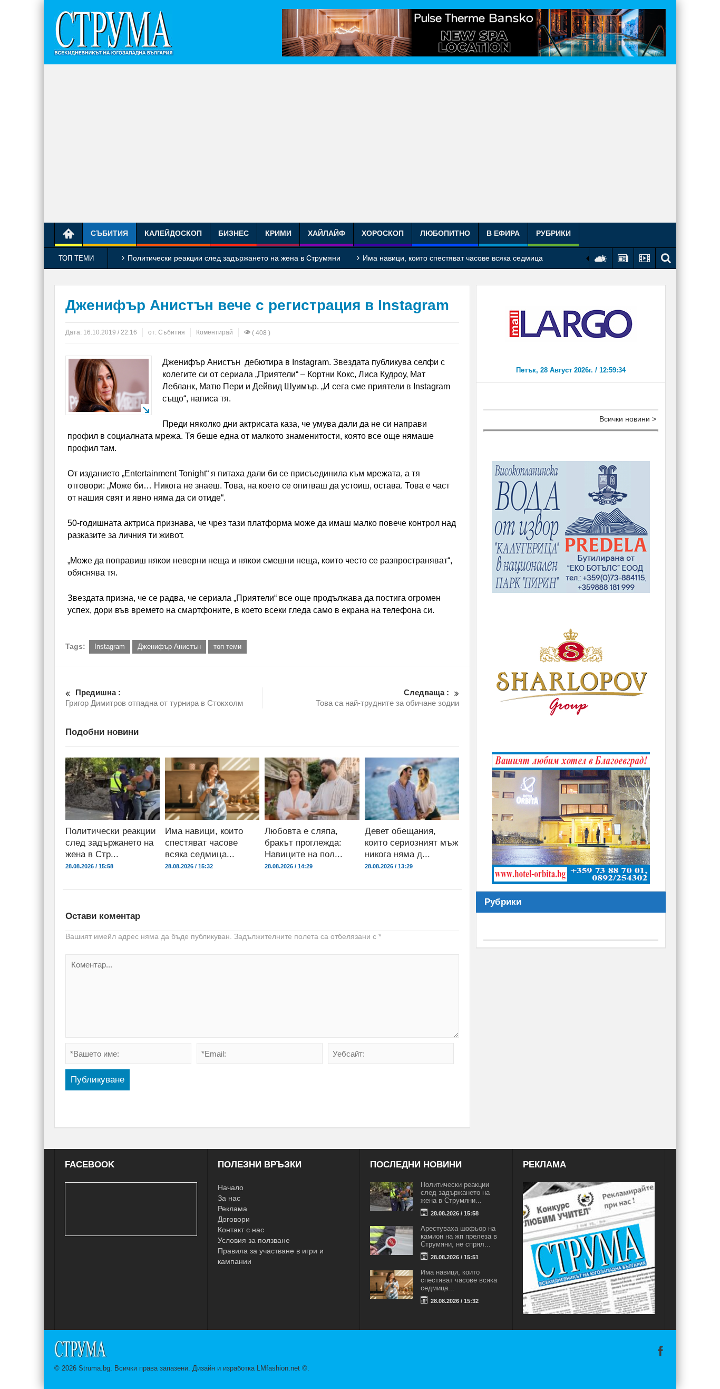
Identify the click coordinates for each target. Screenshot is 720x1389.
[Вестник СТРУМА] (113, 32)
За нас (229, 1198)
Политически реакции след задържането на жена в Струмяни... (455, 1192)
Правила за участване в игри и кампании (271, 1256)
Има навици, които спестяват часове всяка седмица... (204, 842)
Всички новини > (627, 419)
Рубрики (553, 233)
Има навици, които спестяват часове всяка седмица (453, 258)
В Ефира (503, 233)
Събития (109, 233)
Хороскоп (383, 233)
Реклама (232, 1208)
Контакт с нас (241, 1229)
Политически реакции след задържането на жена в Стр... (110, 842)
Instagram (109, 646)
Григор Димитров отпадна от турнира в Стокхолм (154, 697)
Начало (231, 1187)
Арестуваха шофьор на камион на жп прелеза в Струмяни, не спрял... (459, 1236)
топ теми (227, 646)
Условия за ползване (254, 1240)
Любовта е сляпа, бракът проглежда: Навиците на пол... (304, 842)
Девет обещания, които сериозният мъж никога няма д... (411, 842)
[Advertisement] (360, 143)
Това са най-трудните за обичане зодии (387, 697)
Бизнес (233, 233)
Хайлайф (326, 233)
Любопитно (445, 233)
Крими (278, 233)
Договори (234, 1219)
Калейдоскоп (173, 233)
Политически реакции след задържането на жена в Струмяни (234, 258)
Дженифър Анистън (169, 646)
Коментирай (214, 332)
